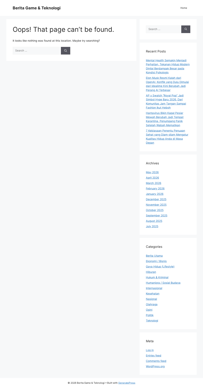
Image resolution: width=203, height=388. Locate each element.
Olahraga (151, 304)
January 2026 (155, 194)
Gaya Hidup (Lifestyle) (160, 266)
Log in (150, 350)
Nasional (151, 299)
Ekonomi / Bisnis (156, 261)
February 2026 (155, 188)
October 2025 (155, 210)
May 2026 (152, 172)
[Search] (65, 51)
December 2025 (156, 199)
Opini (149, 309)
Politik (150, 315)
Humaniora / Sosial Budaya (163, 282)
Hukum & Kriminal (157, 277)
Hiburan (151, 272)
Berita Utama (154, 255)
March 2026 (153, 183)
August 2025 (154, 221)
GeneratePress (126, 382)
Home (183, 7)
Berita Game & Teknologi (37, 8)
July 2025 (152, 226)
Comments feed (156, 361)
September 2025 (156, 215)
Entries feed (153, 355)
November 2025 (156, 204)
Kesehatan (152, 293)
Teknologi (152, 320)
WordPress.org (155, 366)
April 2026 (152, 177)
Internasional (154, 288)
